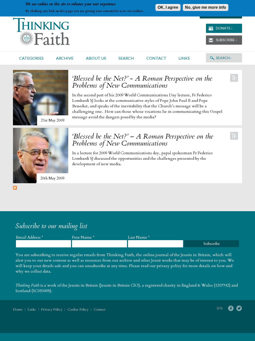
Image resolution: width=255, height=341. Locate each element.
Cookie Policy (77, 309)
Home (17, 309)
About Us (96, 58)
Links (184, 58)
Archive (64, 58)
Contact (156, 58)
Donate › (224, 28)
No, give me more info (205, 7)
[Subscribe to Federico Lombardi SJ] (15, 188)
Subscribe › (226, 40)
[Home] (47, 31)
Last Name (139, 237)
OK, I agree (168, 7)
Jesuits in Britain (83, 285)
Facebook (231, 308)
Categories (31, 58)
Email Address (29, 237)
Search (126, 58)
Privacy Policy (51, 309)
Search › (223, 58)
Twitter (239, 308)
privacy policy (169, 266)
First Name (83, 237)
